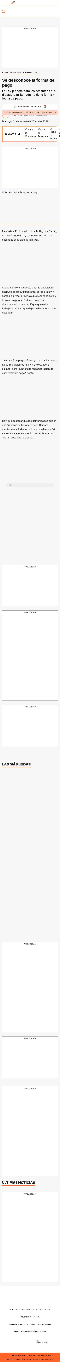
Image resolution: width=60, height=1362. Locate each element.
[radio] (5, 2)
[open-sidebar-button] (3, 11)
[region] (30, 47)
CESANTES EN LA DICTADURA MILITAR (19, 73)
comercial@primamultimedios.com (30, 1310)
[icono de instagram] (51, 2)
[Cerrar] (56, 113)
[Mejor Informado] (30, 11)
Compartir (10, 134)
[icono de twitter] (46, 2)
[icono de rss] (56, 2)
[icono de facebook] (41, 2)
